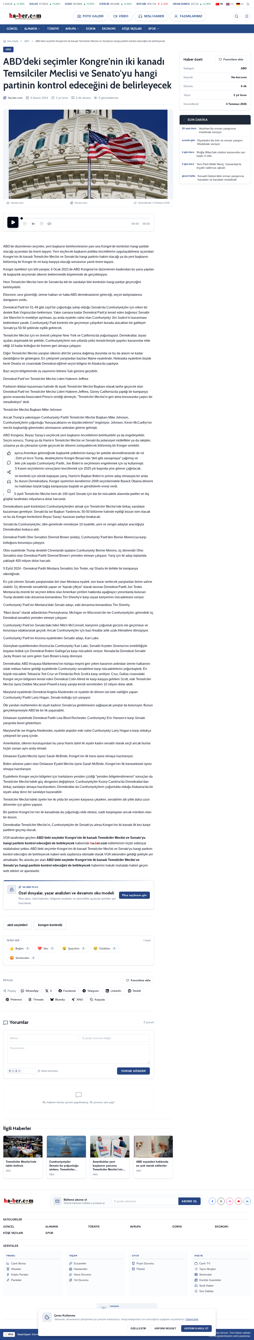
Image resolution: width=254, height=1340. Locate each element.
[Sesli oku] (9, 482)
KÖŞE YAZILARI (132, 28)
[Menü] (247, 16)
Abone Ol (189, 1201)
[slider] (86, 218)
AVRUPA (70, 28)
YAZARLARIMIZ (191, 16)
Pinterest (16, 999)
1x (33, 223)
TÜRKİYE (53, 28)
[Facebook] (212, 1201)
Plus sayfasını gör (134, 895)
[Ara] (237, 16)
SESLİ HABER (154, 16)
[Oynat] (12, 222)
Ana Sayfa (12, 41)
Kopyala (100, 999)
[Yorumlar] (9, 463)
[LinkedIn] (247, 1201)
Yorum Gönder (133, 1071)
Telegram (93, 990)
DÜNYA (90, 28)
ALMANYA (30, 28)
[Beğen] (9, 453)
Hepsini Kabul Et (196, 1328)
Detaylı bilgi (192, 1319)
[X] (221, 1201)
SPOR (152, 28)
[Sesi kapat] (49, 224)
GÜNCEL (12, 28)
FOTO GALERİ (93, 16)
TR (221, 4)
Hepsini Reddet (165, 1328)
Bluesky (60, 999)
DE (242, 4)
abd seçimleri (17, 925)
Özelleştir (138, 1328)
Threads (38, 999)
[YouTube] (238, 1201)
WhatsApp (32, 990)
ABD (26, 41)
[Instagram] (229, 1201)
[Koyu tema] (248, 4)
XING (79, 999)
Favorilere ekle (141, 980)
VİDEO (123, 16)
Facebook (69, 990)
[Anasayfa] (25, 16)
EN (231, 4)
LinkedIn (116, 990)
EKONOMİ (108, 28)
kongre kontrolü (50, 925)
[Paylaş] (9, 472)
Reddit (137, 990)
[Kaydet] (9, 491)
